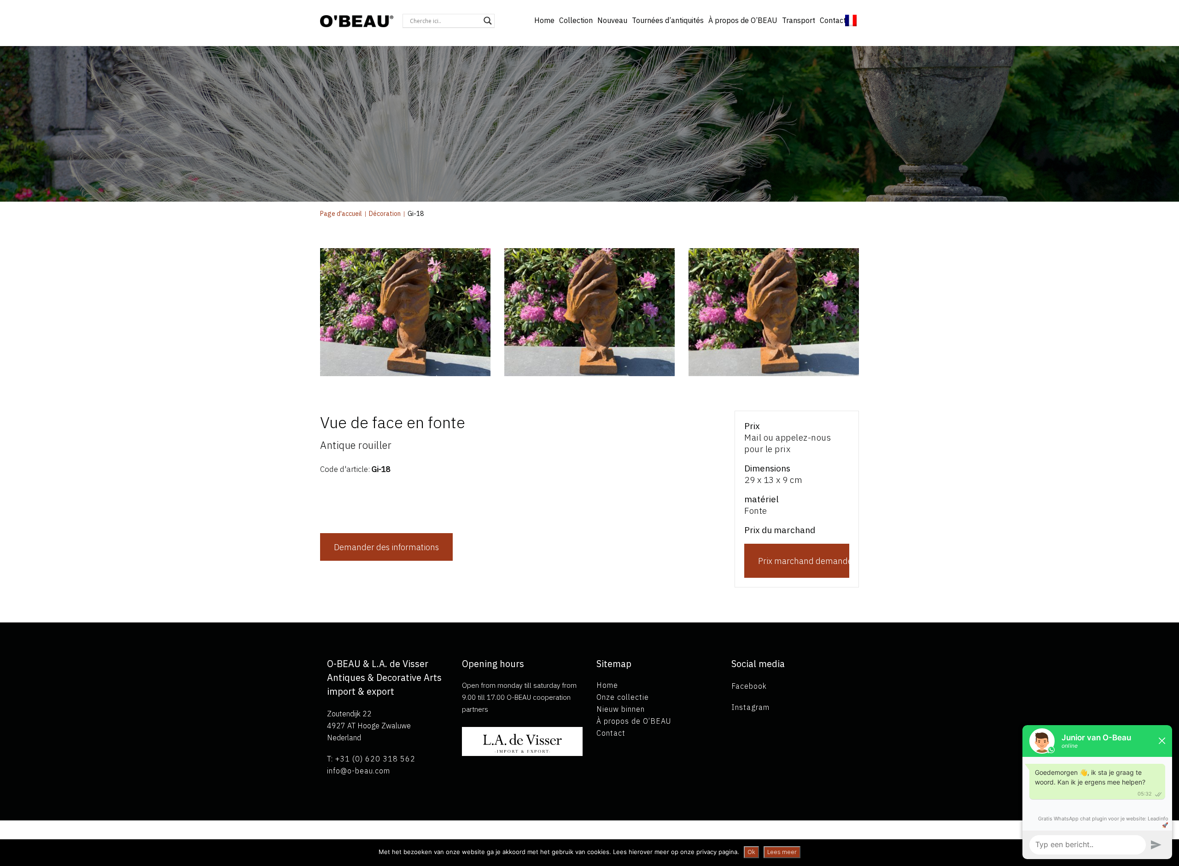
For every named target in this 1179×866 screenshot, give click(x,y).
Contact (833, 20)
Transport (798, 20)
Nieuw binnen (620, 709)
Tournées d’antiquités (668, 20)
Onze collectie (622, 697)
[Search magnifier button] (487, 20)
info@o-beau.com (358, 770)
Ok (751, 852)
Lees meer (782, 852)
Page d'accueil (341, 213)
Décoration (385, 213)
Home (544, 20)
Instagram (750, 707)
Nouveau (612, 20)
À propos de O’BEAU (742, 20)
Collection (576, 20)
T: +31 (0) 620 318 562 (371, 758)
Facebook (749, 686)
